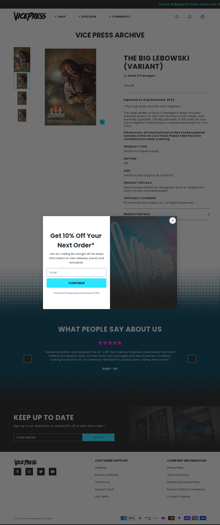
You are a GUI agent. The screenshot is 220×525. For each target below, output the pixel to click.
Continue (76, 283)
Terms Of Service (86, 293)
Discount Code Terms (73, 293)
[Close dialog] (173, 220)
